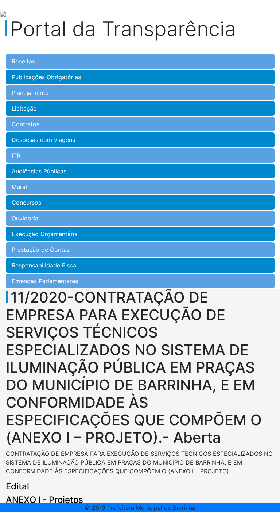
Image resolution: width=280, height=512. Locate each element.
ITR (16, 155)
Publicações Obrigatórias (46, 77)
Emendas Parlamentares (45, 281)
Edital (17, 486)
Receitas (23, 61)
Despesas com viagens (43, 139)
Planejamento (30, 92)
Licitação (24, 108)
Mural (19, 186)
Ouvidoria (25, 218)
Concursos (26, 202)
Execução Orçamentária (45, 234)
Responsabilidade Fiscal (45, 265)
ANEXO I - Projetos (44, 499)
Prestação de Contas (41, 249)
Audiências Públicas (39, 171)
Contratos (25, 124)
